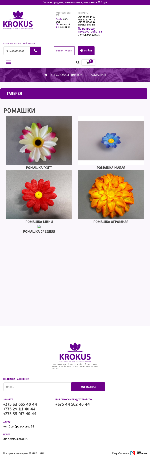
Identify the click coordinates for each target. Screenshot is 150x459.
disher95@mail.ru (86, 24)
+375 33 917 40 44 (86, 22)
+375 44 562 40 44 (72, 404)
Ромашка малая (111, 167)
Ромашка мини (39, 222)
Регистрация (64, 50)
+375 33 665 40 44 (87, 17)
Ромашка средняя (39, 231)
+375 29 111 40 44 (86, 19)
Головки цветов (68, 74)
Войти (88, 50)
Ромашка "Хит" (39, 167)
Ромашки (98, 74)
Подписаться (88, 387)
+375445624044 (89, 35)
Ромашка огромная (110, 222)
